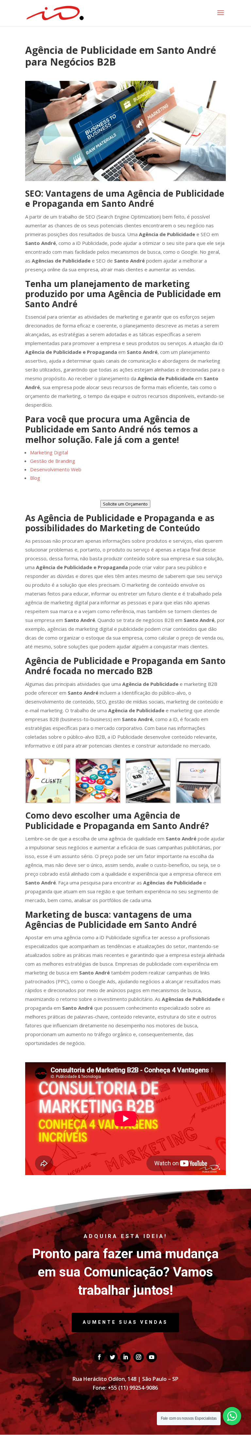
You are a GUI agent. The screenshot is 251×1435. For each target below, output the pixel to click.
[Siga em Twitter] (112, 1357)
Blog (35, 478)
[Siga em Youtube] (151, 1357)
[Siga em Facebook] (99, 1357)
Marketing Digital (49, 452)
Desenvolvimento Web (55, 469)
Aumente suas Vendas (125, 1322)
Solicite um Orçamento (125, 504)
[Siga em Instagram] (138, 1357)
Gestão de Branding (52, 461)
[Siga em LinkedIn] (125, 1357)
